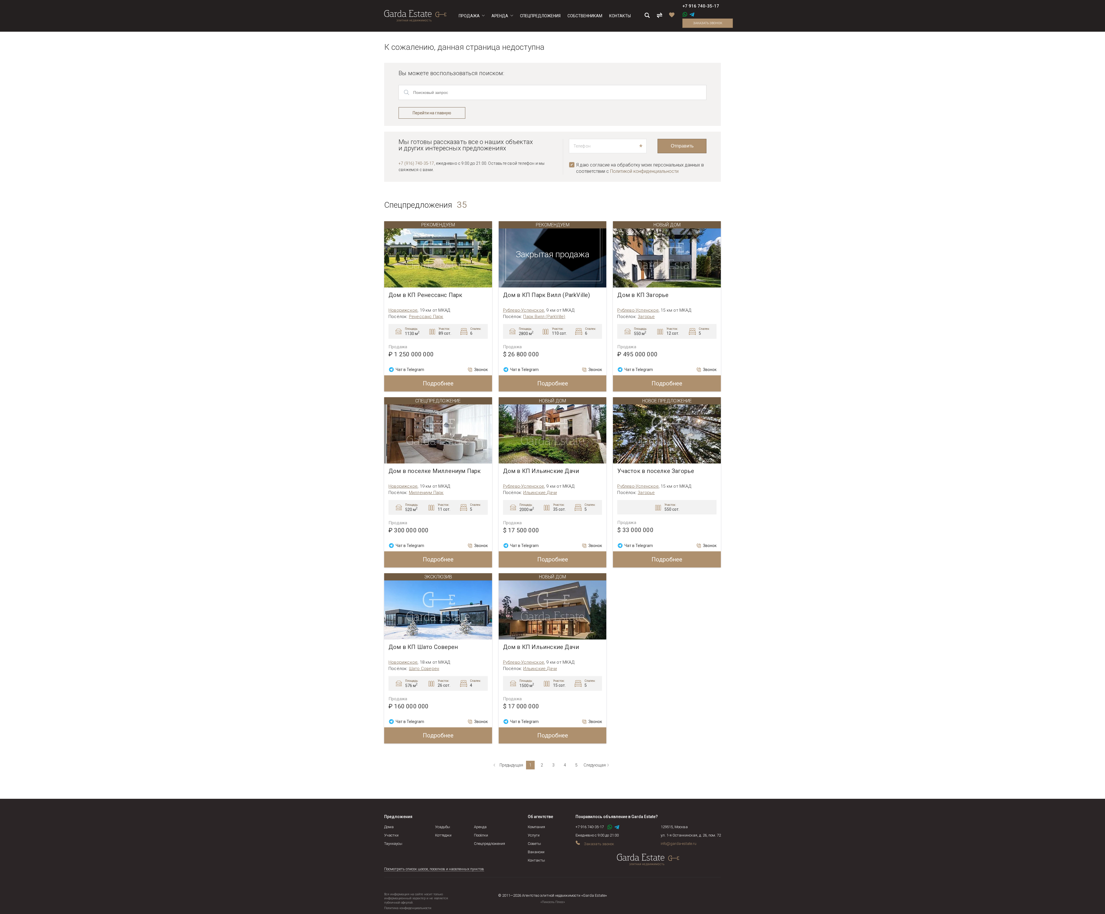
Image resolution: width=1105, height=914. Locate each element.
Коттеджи (443, 835)
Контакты (536, 860)
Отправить (682, 145)
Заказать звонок (707, 23)
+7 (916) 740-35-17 (416, 163)
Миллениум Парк (426, 492)
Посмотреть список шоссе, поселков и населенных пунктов (434, 869)
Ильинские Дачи (540, 492)
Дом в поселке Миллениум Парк (434, 471)
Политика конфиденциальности (407, 908)
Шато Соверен (424, 668)
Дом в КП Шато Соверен (423, 647)
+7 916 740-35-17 (700, 6)
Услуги (534, 835)
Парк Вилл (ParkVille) (544, 316)
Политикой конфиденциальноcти (644, 171)
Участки (391, 835)
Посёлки (481, 835)
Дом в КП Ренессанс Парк (425, 295)
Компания (536, 827)
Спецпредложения (489, 843)
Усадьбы (442, 827)
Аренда (480, 827)
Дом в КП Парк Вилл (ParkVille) (546, 295)
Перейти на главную (432, 113)
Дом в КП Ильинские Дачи (541, 471)
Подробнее (438, 383)
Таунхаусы (393, 843)
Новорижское (403, 310)
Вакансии (536, 852)
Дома (389, 827)
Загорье (646, 316)
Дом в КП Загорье (642, 295)
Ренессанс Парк (426, 316)
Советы (534, 843)
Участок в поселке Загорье (655, 471)
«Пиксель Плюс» (552, 902)
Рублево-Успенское (523, 310)
